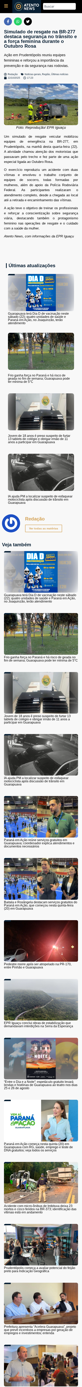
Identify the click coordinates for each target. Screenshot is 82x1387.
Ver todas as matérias (43, 528)
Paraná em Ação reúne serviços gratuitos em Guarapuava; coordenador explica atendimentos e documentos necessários (39, 843)
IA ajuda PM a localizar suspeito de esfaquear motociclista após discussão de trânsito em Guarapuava (40, 499)
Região (46, 74)
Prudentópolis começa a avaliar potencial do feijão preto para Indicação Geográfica (39, 1269)
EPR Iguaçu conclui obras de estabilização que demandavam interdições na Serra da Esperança (38, 1024)
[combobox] (59, 6)
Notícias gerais (33, 74)
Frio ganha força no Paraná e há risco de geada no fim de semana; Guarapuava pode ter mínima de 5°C (39, 378)
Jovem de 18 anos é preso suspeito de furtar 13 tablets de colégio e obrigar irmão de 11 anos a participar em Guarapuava (39, 439)
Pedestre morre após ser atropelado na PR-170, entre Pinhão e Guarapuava (37, 965)
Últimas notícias (59, 74)
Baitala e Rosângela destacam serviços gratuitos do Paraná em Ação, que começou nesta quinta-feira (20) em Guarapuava (40, 905)
